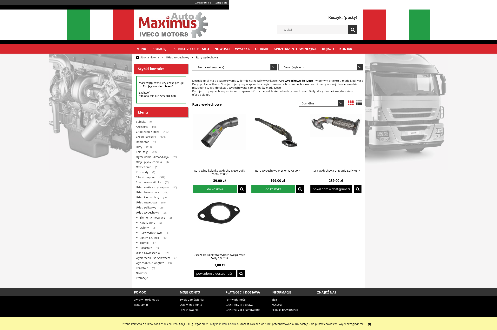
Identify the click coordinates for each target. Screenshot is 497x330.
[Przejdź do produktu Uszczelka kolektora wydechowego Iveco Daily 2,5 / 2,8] (219, 224)
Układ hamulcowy (147, 192)
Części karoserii (146, 137)
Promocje (142, 278)
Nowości (141, 273)
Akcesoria (142, 127)
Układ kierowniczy (147, 197)
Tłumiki (144, 243)
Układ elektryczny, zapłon (152, 187)
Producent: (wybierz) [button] (210, 67)
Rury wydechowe (151, 232)
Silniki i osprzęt (146, 177)
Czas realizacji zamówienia (243, 310)
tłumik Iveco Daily (304, 91)
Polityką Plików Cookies (223, 324)
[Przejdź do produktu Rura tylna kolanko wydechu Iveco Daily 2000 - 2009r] (219, 140)
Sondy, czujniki (149, 238)
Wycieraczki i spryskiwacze (153, 258)
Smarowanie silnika (148, 182)
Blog (274, 299)
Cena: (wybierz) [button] (293, 67)
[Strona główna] (173, 24)
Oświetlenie (143, 167)
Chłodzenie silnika (148, 132)
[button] (242, 189)
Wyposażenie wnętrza (150, 263)
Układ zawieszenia (148, 253)
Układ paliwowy (146, 207)
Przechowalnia (189, 310)
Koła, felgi (142, 152)
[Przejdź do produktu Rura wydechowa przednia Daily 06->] (336, 140)
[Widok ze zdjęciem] (351, 103)
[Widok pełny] (359, 103)
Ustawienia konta (191, 305)
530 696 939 (146, 96)
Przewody (142, 172)
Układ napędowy (146, 202)
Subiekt (141, 121)
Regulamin (141, 305)
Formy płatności (236, 299)
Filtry (139, 147)
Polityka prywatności (284, 310)
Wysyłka (276, 305)
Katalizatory (147, 222)
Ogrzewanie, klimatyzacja (152, 157)
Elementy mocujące (152, 217)
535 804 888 (168, 96)
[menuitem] (141, 49)
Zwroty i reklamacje (146, 299)
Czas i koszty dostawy (239, 305)
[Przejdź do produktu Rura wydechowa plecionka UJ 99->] (277, 140)
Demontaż (142, 142)
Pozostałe (146, 248)
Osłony (144, 227)
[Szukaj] (352, 29)
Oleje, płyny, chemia (149, 162)
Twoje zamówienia (192, 299)
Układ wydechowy (147, 212)
